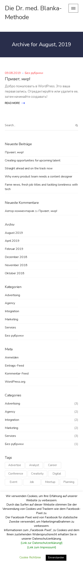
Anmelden (12, 357)
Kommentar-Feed (17, 373)
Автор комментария (19, 211)
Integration (12, 311)
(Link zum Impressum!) (41, 547)
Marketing (11, 319)
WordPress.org (15, 382)
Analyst (34, 465)
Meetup (50, 482)
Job (32, 482)
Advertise (14, 465)
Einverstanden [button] (56, 557)
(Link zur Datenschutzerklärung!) (42, 543)
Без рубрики (34, 73)
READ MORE (12, 103)
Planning (68, 482)
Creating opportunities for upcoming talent (32, 160)
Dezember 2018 (16, 257)
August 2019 (14, 233)
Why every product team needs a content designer (38, 176)
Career (52, 465)
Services (10, 327)
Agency (10, 303)
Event (13, 482)
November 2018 (16, 265)
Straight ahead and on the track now (29, 168)
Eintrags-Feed (14, 365)
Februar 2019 (14, 249)
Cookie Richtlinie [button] (30, 557)
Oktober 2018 (14, 273)
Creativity (37, 474)
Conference (15, 474)
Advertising (12, 295)
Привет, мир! (17, 79)
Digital (57, 474)
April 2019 (12, 241)
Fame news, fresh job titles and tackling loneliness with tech (41, 187)
